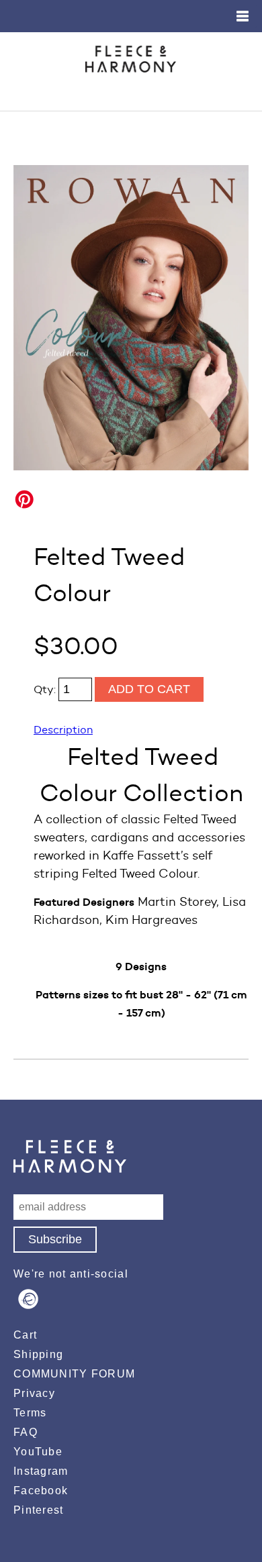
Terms (29, 1412)
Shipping (38, 1354)
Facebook (40, 1490)
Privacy (34, 1393)
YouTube (37, 1451)
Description (63, 729)
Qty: (46, 689)
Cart (25, 1335)
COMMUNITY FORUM (74, 1373)
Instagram (41, 1471)
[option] (131, 317)
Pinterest (38, 1510)
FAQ (25, 1432)
